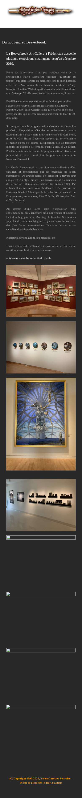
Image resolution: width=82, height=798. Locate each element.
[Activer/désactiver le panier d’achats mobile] (66, 21)
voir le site (12, 258)
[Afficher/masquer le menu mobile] (74, 21)
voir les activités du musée (36, 258)
